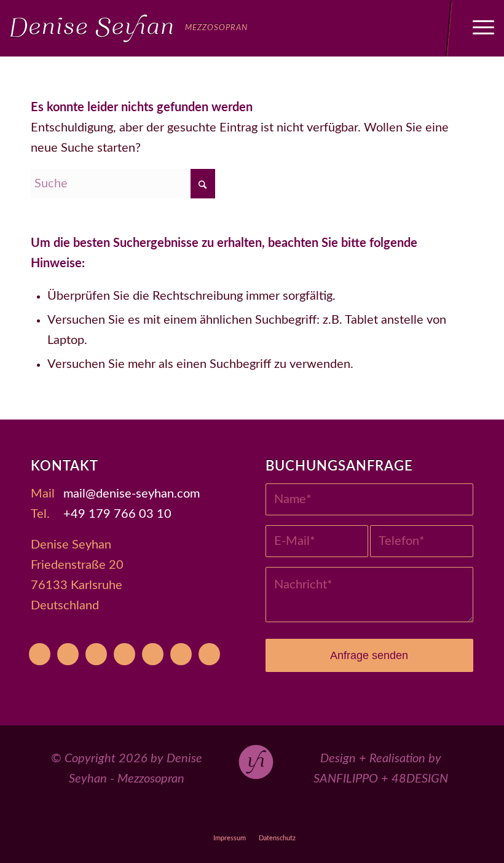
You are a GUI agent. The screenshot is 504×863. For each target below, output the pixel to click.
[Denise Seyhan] (129, 28)
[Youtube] (39, 654)
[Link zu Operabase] (196, 815)
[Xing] (181, 654)
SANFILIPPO (345, 779)
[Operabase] (68, 654)
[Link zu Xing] (309, 815)
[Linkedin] (209, 654)
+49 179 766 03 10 (117, 514)
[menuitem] (477, 28)
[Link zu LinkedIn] (337, 815)
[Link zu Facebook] (224, 815)
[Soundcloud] (152, 654)
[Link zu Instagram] (252, 815)
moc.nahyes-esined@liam (131, 494)
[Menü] (477, 28)
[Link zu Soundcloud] (280, 815)
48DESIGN (420, 779)
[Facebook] (96, 654)
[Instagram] (124, 654)
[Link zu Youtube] (167, 815)
